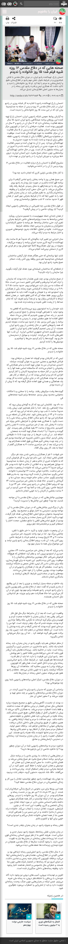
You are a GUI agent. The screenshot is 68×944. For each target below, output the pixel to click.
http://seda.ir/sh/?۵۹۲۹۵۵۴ (24, 96)
